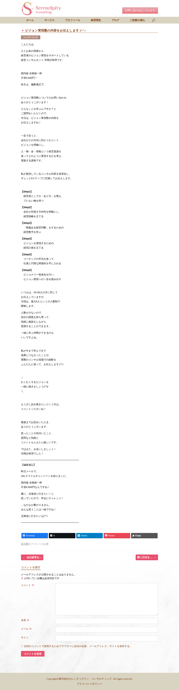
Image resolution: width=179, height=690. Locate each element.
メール (26, 628)
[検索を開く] (154, 20)
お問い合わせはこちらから (140, 10)
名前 (25, 620)
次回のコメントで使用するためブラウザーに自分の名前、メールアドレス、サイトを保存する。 (78, 646)
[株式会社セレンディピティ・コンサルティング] (42, 8)
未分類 (25, 544)
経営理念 (96, 20)
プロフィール (72, 20)
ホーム (30, 20)
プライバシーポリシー (89, 683)
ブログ (115, 20)
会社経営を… (32, 557)
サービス (49, 20)
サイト (25, 637)
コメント (27, 585)
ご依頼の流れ (137, 20)
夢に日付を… (146, 557)
